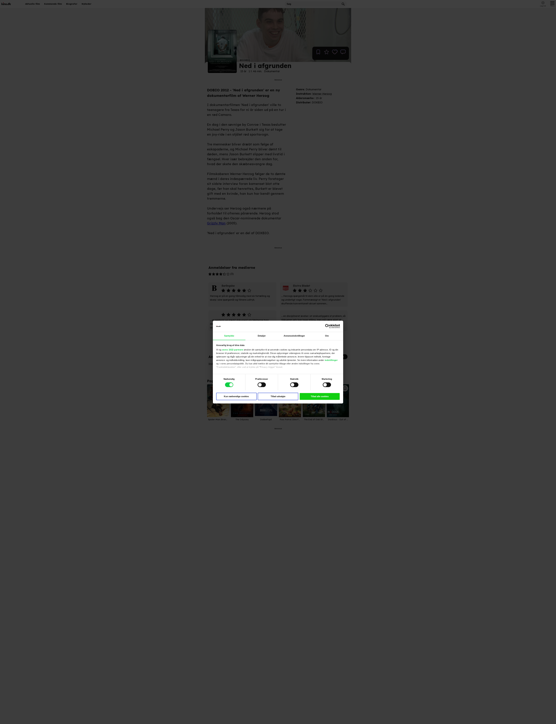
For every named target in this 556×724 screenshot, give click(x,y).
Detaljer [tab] (262, 336)
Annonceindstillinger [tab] (294, 336)
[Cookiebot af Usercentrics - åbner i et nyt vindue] (327, 326)
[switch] (262, 384)
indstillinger (331, 360)
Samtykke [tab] (229, 336)
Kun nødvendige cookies (236, 396)
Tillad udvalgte (278, 396)
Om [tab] (327, 336)
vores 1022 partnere (232, 350)
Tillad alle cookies (320, 396)
